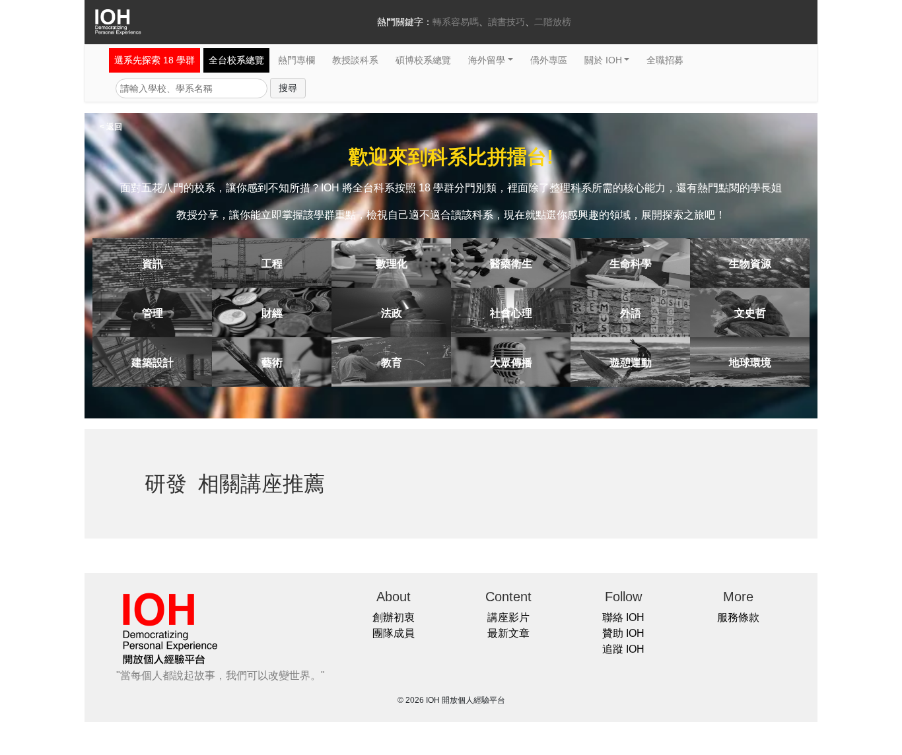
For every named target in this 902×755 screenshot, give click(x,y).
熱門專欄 (296, 60)
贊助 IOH (623, 633)
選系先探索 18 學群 (154, 60)
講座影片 (508, 617)
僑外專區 (548, 60)
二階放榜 (552, 21)
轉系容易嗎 (456, 21)
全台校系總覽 (236, 60)
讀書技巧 (506, 21)
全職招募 (664, 60)
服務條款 (738, 617)
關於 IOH (603, 60)
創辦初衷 (393, 617)
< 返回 (111, 126)
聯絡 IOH (623, 617)
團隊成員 (393, 633)
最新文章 (508, 633)
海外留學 (486, 60)
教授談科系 (355, 60)
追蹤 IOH (623, 649)
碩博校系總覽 (423, 60)
